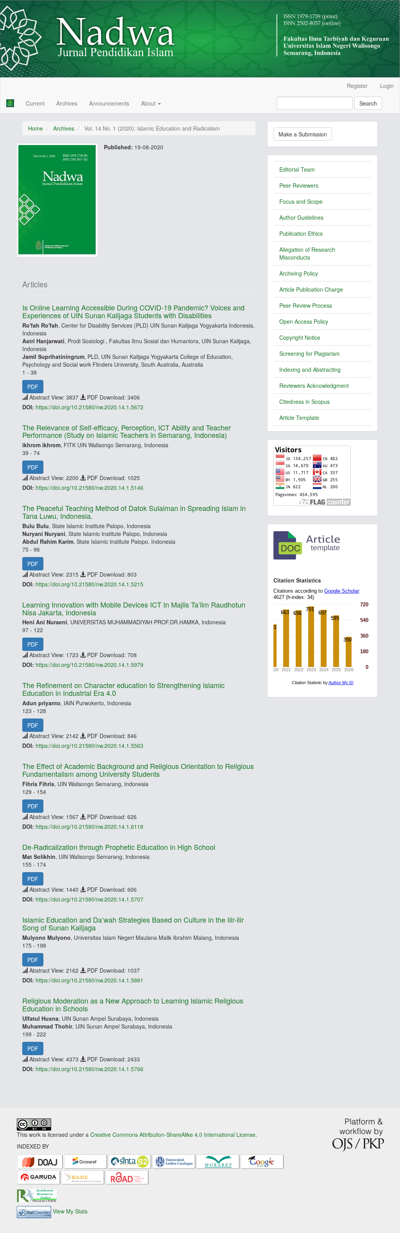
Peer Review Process (305, 305)
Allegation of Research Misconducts (307, 253)
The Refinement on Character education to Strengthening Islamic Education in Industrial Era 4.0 (123, 689)
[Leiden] (174, 1161)
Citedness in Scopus (304, 401)
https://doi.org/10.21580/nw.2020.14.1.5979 (89, 664)
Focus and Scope (301, 201)
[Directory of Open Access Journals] (40, 1161)
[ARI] (37, 1195)
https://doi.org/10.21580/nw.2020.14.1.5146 (89, 487)
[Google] (262, 1161)
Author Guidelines (301, 217)
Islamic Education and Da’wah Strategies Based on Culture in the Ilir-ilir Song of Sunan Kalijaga (133, 923)
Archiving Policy (298, 273)
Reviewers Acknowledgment (314, 385)
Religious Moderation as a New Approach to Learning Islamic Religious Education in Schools (132, 1004)
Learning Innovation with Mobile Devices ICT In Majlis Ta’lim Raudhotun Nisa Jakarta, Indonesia (133, 608)
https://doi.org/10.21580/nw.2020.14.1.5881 (89, 980)
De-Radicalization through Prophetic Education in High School (118, 847)
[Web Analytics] (34, 1211)
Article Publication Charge (311, 289)
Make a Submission (303, 134)
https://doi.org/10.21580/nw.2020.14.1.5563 (89, 745)
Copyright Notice (299, 337)
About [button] (149, 103)
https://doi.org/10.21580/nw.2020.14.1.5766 (89, 1069)
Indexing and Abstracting (310, 369)
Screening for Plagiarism (309, 353)
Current (35, 103)
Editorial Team (297, 169)
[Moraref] (218, 1161)
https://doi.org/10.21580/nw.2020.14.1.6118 (89, 826)
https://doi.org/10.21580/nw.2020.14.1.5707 (89, 899)
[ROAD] (127, 1177)
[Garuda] (39, 1177)
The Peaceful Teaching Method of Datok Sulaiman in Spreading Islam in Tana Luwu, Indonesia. (134, 512)
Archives (66, 103)
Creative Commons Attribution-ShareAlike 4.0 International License (172, 1134)
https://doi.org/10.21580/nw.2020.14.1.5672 (89, 407)
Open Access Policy (303, 321)
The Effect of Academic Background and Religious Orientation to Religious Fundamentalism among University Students (138, 770)
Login (387, 86)
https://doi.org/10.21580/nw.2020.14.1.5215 (89, 584)
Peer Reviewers (298, 185)
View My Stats (70, 1211)
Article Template (299, 417)
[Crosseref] (86, 1161)
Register (357, 86)
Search (368, 103)
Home (35, 128)
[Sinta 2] (130, 1161)
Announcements (109, 103)
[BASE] (83, 1177)
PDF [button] (32, 387)
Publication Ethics (301, 233)
